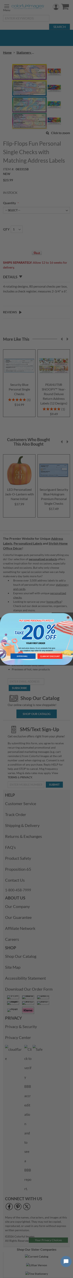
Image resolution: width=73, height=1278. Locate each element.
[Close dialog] (68, 617)
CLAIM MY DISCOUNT (50, 656)
